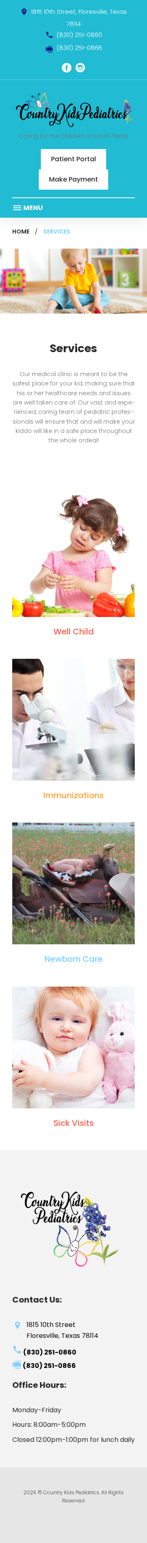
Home (20, 231)
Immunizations (73, 795)
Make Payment (73, 179)
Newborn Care (73, 959)
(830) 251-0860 (79, 34)
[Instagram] (80, 68)
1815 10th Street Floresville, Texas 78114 (62, 1330)
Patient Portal (73, 159)
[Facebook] (66, 68)
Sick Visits (73, 1123)
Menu (32, 207)
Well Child (73, 631)
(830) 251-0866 (79, 47)
